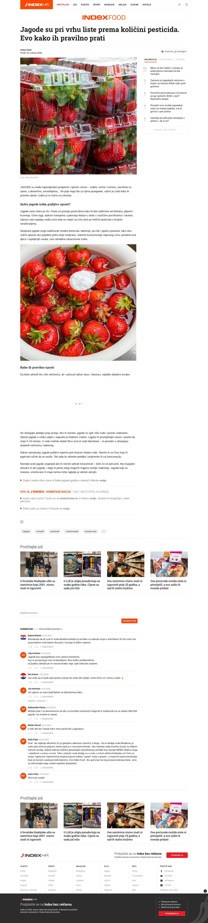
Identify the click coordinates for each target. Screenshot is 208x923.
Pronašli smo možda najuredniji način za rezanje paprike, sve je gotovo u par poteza (166, 108)
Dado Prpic (33, 739)
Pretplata (63, 4)
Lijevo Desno (34, 653)
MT (23, 775)
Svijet (22, 871)
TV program (137, 876)
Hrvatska (24, 876)
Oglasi (122, 4)
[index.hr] (36, 4)
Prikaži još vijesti (165, 130)
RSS (134, 890)
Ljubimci (80, 880)
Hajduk (51, 880)
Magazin (81, 866)
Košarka (52, 890)
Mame (79, 890)
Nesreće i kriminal (28, 890)
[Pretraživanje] (185, 4)
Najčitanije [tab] (166, 60)
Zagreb (23, 885)
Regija (23, 880)
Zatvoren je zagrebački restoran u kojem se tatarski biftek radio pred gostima (167, 83)
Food (78, 885)
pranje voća (90, 531)
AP (23, 709)
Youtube (168, 876)
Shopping (80, 871)
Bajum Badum (34, 635)
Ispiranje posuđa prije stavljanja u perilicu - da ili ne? (167, 119)
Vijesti (85, 4)
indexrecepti (71, 531)
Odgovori (108, 890)
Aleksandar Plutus (37, 707)
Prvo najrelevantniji (49, 629)
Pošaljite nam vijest (169, 890)
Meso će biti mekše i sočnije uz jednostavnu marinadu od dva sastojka (166, 71)
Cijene (134, 4)
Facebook (169, 871)
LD (23, 655)
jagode (26, 531)
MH (23, 726)
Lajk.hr (107, 880)
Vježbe (107, 885)
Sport (96, 4)
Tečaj (134, 871)
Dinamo (51, 876)
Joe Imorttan (34, 688)
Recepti (107, 876)
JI (23, 690)
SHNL (51, 885)
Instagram (169, 880)
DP (23, 741)
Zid (75, 4)
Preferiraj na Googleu (175, 51)
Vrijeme (135, 885)
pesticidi (54, 531)
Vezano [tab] (180, 60)
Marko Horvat (34, 725)
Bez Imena (33, 674)
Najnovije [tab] (151, 60)
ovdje (93, 498)
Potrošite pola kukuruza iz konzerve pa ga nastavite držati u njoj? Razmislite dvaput (168, 96)
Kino (134, 880)
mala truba (33, 774)
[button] (24, 563)
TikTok (168, 885)
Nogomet (52, 871)
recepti (40, 531)
